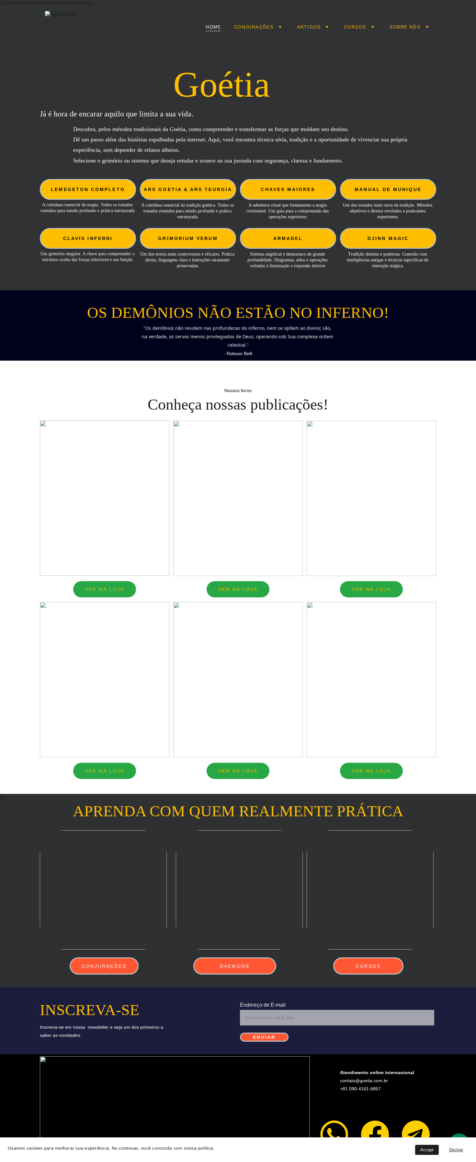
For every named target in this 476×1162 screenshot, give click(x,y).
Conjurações (253, 27)
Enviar (264, 1037)
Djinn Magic (388, 238)
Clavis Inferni (88, 238)
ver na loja (105, 589)
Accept (427, 1149)
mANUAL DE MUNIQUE (388, 189)
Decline (456, 1149)
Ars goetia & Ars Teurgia (188, 189)
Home (213, 27)
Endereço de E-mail (263, 1005)
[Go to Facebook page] (375, 1134)
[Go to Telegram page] (416, 1134)
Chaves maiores (288, 189)
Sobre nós (405, 27)
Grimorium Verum (188, 238)
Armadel (288, 238)
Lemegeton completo (88, 189)
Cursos (368, 966)
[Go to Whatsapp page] (334, 1134)
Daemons (235, 966)
